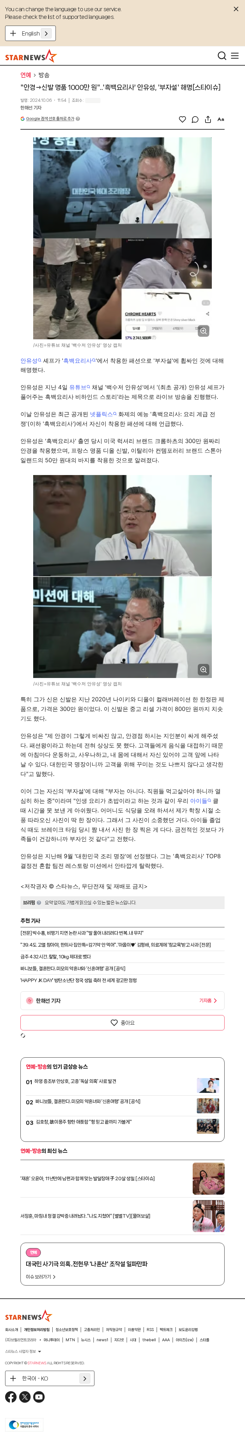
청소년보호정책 (67, 1330)
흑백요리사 (77, 360)
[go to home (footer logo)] (29, 1315)
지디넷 (119, 1340)
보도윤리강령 (188, 1330)
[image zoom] (203, 331)
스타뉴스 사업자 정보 (20, 1351)
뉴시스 (86, 1340)
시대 (133, 1340)
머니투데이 (52, 1340)
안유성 (29, 360)
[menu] (235, 56)
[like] (182, 119)
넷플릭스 (101, 414)
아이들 (198, 800)
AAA (166, 1340)
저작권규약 (114, 1330)
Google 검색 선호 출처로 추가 (50, 119)
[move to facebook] (11, 1397)
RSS (150, 1330)
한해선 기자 (30, 107)
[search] (222, 56)
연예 (25, 75)
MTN (70, 1340)
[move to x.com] (25, 1397)
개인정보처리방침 (36, 1330)
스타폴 (204, 1340)
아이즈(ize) (185, 1340)
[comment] (195, 119)
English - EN (37, 33)
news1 (102, 1340)
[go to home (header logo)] (31, 56)
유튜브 (77, 387)
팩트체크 (166, 1330)
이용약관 (134, 1330)
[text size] (221, 119)
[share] (208, 119)
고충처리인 (92, 1330)
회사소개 (11, 1330)
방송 (44, 75)
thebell (149, 1340)
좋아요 (128, 1023)
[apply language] (46, 33)
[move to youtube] (39, 1397)
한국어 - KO (35, 1378)
